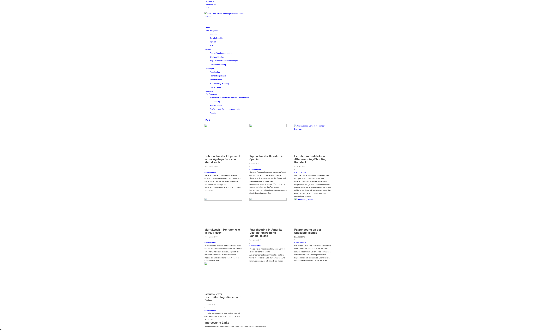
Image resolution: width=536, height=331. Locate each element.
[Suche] (206, 116)
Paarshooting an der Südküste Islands (307, 231)
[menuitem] (268, 1)
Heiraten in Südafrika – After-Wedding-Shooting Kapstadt (310, 159)
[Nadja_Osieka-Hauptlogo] (225, 16)
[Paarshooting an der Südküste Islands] (313, 199)
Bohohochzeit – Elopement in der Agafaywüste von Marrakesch (222, 159)
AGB (207, 7)
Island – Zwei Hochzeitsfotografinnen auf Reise (222, 297)
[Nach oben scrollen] (1, 329)
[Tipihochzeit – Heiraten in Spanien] (268, 126)
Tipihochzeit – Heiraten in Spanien (266, 157)
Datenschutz (210, 4)
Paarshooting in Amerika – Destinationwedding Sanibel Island (267, 232)
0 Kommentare (210, 172)
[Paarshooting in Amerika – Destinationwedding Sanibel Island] (268, 199)
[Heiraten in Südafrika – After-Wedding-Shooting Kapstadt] (313, 128)
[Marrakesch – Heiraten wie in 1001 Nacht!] (223, 199)
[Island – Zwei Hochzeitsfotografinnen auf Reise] (223, 264)
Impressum (210, 1)
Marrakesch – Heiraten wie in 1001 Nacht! (222, 231)
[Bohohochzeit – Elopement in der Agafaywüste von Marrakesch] (223, 126)
